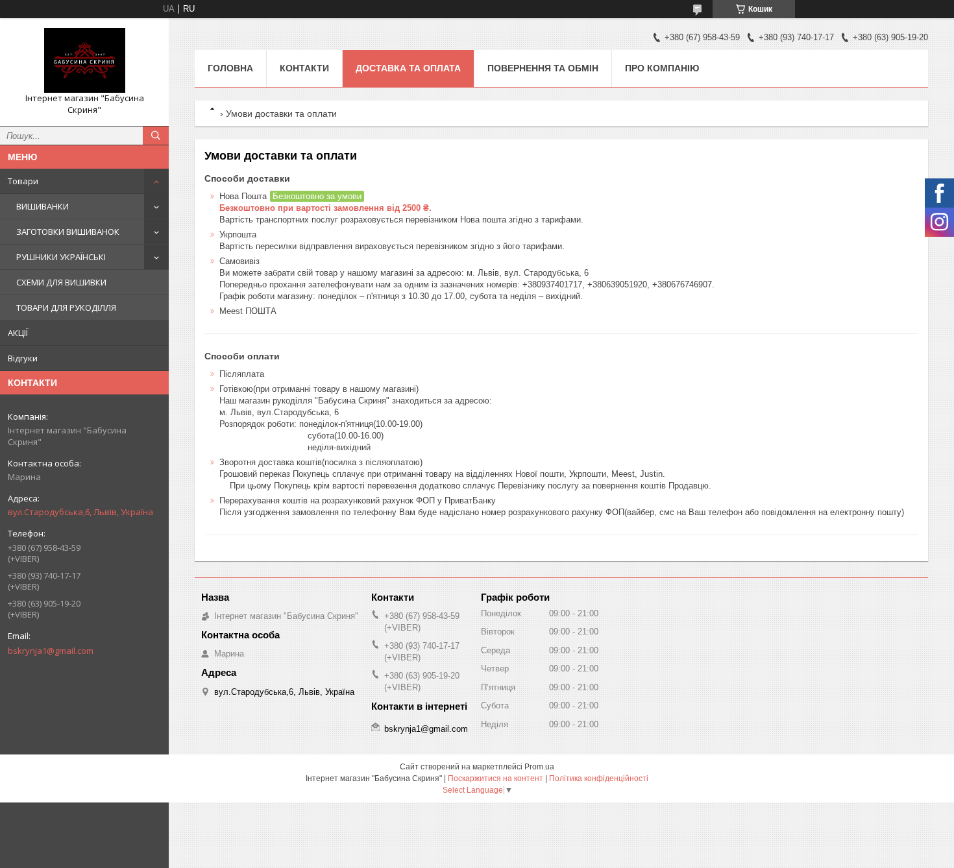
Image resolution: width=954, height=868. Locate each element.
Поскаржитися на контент (495, 778)
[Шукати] (156, 135)
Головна (230, 68)
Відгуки (23, 358)
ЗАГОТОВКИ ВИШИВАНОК (67, 231)
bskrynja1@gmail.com (50, 651)
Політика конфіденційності (598, 778)
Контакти (304, 68)
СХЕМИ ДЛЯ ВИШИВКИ (61, 282)
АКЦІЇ (18, 333)
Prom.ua (539, 766)
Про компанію (662, 68)
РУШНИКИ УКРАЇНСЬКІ (61, 257)
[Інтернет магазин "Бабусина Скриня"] (84, 60)
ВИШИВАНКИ (42, 206)
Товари (23, 181)
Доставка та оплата (408, 68)
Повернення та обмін (542, 68)
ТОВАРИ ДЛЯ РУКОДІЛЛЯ (66, 307)
